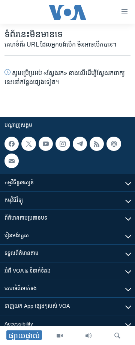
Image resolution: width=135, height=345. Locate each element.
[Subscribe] (11, 161)
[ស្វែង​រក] (117, 335)
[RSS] (97, 144)
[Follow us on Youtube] (46, 144)
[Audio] (88, 335)
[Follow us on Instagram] (63, 144)
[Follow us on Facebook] (11, 144)
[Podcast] (113, 144)
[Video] (59, 335)
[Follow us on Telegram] (80, 144)
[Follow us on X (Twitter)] (28, 144)
